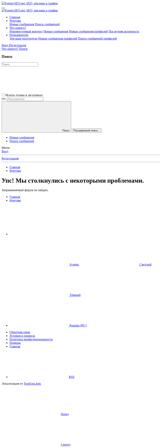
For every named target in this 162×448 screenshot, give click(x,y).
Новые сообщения (21, 24)
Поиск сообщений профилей (97, 38)
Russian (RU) (78, 325)
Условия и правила (22, 335)
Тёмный (75, 295)
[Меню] (3, 8)
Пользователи (18, 35)
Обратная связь (19, 332)
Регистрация (10, 158)
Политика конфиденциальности (31, 339)
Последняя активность (124, 31)
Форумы (15, 20)
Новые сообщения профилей (88, 31)
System (74, 264)
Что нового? (17, 27)
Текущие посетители (23, 38)
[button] (73, 95)
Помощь (15, 343)
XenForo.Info (32, 383)
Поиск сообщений (47, 24)
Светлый (145, 264)
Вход (5, 151)
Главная (14, 17)
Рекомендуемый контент (26, 31)
